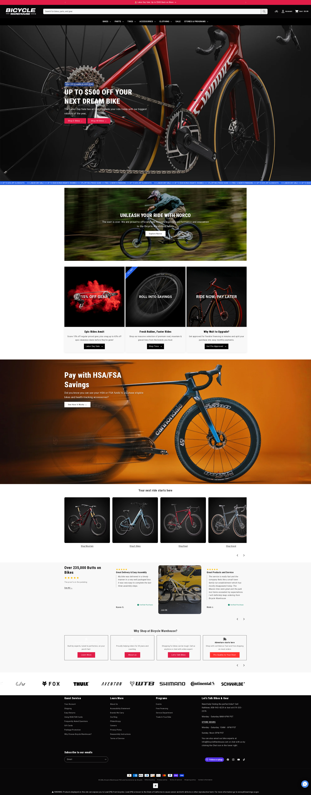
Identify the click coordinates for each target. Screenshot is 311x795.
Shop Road (183, 546)
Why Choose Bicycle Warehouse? (78, 734)
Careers (113, 726)
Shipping (68, 708)
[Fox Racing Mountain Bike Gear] (19, 684)
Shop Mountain (87, 546)
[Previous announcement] (65, 2)
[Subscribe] (105, 759)
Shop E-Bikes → (75, 121)
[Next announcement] (245, 2)
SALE (178, 21)
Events (159, 704)
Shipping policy (190, 780)
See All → (68, 588)
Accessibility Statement (120, 708)
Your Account (70, 704)
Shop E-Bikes (135, 546)
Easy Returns (69, 713)
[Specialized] (292, 684)
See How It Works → (77, 405)
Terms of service (176, 780)
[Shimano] (141, 684)
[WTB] (110, 683)
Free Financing (162, 708)
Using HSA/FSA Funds (73, 717)
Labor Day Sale (93, 346)
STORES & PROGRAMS (195, 21)
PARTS (118, 21)
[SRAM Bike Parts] (232, 684)
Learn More (86, 655)
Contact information (205, 780)
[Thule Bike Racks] (49, 684)
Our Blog (113, 717)
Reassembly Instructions (120, 734)
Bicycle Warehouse (111, 780)
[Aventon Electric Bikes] (80, 684)
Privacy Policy (116, 730)
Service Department (164, 713)
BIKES (105, 21)
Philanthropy (115, 721)
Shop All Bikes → (99, 121)
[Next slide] (244, 555)
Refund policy (150, 780)
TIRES (130, 21)
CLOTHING (164, 21)
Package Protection (72, 730)
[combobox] (152, 11)
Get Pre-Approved (215, 346)
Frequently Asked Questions (76, 721)
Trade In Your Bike (163, 717)
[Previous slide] (237, 555)
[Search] (264, 11)
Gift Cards (68, 726)
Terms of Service (117, 738)
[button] (305, 784)
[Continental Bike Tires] (171, 684)
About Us (114, 704)
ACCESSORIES (146, 21)
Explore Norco (155, 233)
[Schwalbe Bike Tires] (201, 684)
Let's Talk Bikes (179, 655)
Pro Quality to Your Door (225, 655)
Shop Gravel (231, 546)
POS (120, 780)
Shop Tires (154, 346)
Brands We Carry (117, 713)
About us (132, 655)
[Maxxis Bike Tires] (262, 684)
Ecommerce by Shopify (133, 780)
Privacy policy (162, 780)
